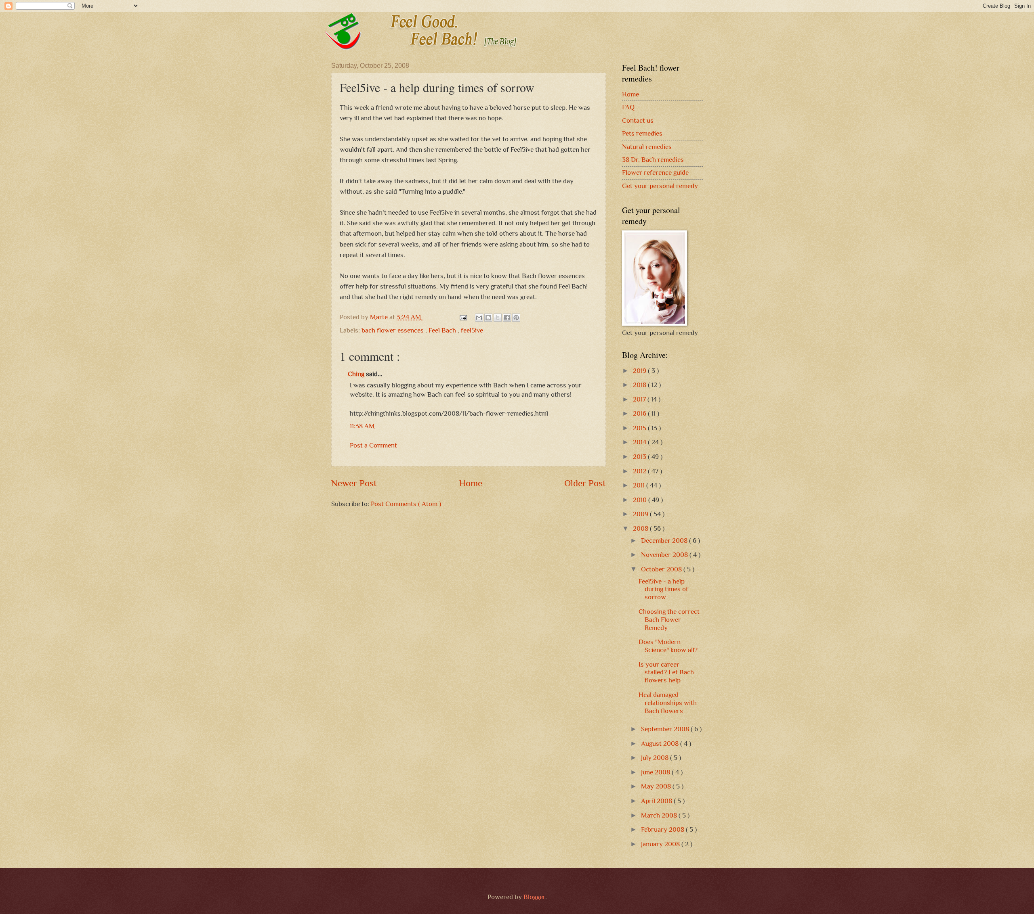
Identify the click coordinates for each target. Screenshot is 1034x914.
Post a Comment (373, 445)
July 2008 (655, 757)
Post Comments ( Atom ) (406, 504)
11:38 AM (362, 426)
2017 (640, 399)
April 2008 (657, 801)
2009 (641, 514)
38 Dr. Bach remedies (653, 159)
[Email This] (479, 318)
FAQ (628, 107)
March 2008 (660, 815)
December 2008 (665, 540)
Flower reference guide (655, 172)
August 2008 (660, 743)
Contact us (638, 120)
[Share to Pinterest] (516, 318)
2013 (640, 456)
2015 (640, 428)
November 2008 (665, 554)
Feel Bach (443, 330)
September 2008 (666, 729)
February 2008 (663, 829)
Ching (357, 374)
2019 (640, 370)
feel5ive (472, 330)
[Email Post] (462, 317)
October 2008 (662, 569)
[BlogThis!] (488, 318)
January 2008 (661, 844)
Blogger (534, 897)
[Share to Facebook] (507, 318)
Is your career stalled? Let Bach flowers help (666, 672)
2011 (639, 485)
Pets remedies (642, 133)
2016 (640, 413)
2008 (641, 528)
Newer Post (354, 483)
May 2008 (657, 786)
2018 (640, 385)
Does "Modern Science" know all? (668, 646)
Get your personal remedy (660, 186)
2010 (640, 500)
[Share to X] (498, 318)
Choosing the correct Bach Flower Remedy (669, 620)
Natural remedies (647, 147)
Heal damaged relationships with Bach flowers (668, 703)
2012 (640, 471)
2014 (640, 442)
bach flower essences (393, 330)
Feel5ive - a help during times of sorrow (663, 589)
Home (470, 483)
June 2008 (656, 772)
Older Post (585, 483)
